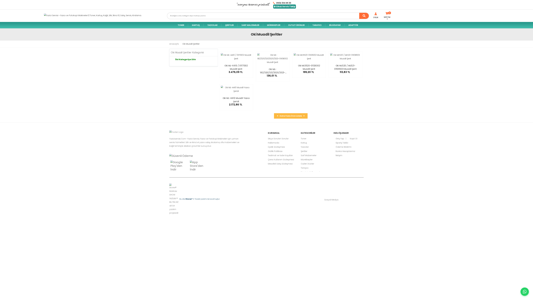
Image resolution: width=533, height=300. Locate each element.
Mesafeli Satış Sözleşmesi (280, 163)
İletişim (338, 155)
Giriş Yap (339, 138)
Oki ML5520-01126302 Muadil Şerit (309, 67)
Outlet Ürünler (296, 25)
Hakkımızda (273, 142)
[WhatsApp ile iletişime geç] (525, 292)
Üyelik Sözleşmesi (276, 147)
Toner (181, 25)
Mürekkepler (273, 25)
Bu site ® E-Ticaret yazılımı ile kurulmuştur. (199, 199)
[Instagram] (354, 200)
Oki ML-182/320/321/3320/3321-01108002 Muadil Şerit (272, 71)
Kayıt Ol (353, 138)
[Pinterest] (363, 200)
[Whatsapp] (342, 200)
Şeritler (229, 25)
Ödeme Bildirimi (343, 147)
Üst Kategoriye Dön (185, 59)
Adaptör (353, 25)
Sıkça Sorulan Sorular (278, 138)
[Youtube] (358, 200)
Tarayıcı (316, 25)
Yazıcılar (213, 25)
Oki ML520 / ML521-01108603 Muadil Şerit (345, 67)
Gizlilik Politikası (275, 151)
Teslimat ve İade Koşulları (280, 155)
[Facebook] (346, 200)
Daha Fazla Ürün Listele (291, 116)
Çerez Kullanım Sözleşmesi (281, 159)
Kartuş (196, 25)
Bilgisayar (335, 25)
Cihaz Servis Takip (285, 6)
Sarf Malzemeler (250, 25)
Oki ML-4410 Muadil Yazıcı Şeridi (236, 100)
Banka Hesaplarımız (345, 151)
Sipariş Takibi (341, 142)
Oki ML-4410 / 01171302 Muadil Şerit (236, 67)
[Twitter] (350, 200)
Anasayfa (174, 43)
